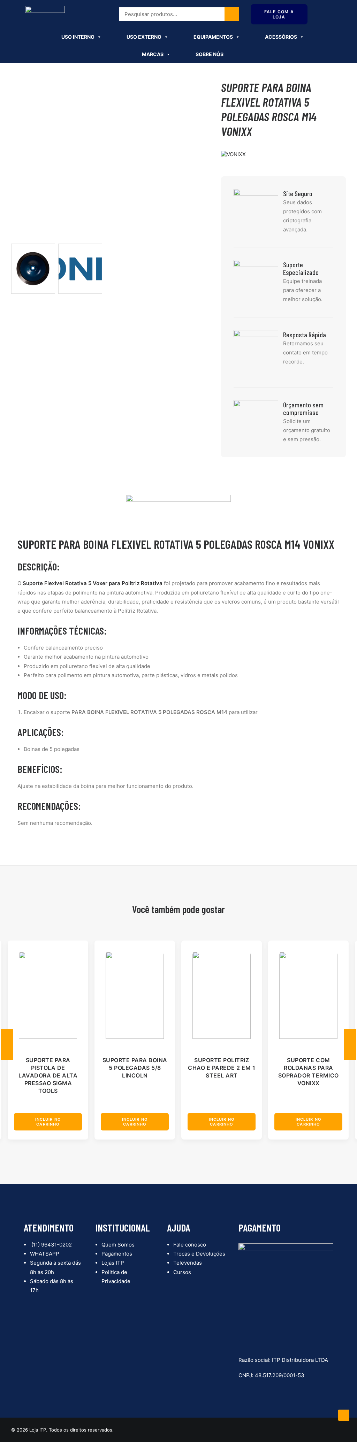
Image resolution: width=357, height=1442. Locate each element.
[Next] (350, 1044)
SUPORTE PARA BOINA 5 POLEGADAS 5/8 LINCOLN (134, 1068)
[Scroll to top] (343, 1414)
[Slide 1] (33, 269)
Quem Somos (118, 1244)
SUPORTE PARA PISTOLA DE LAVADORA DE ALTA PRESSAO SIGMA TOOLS (47, 1075)
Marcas (153, 54)
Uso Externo (144, 37)
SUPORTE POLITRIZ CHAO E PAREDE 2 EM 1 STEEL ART (221, 1068)
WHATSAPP (44, 1253)
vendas (160, 18)
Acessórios (281, 37)
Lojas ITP (112, 1262)
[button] (48, 995)
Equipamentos (213, 37)
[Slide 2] (80, 269)
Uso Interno (77, 37)
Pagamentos (116, 1253)
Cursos (182, 1272)
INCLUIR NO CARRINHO (48, 1122)
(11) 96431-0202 (51, 1244)
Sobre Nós (209, 54)
